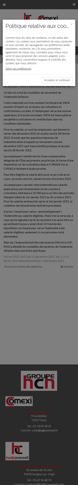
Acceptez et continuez (57, 80)
